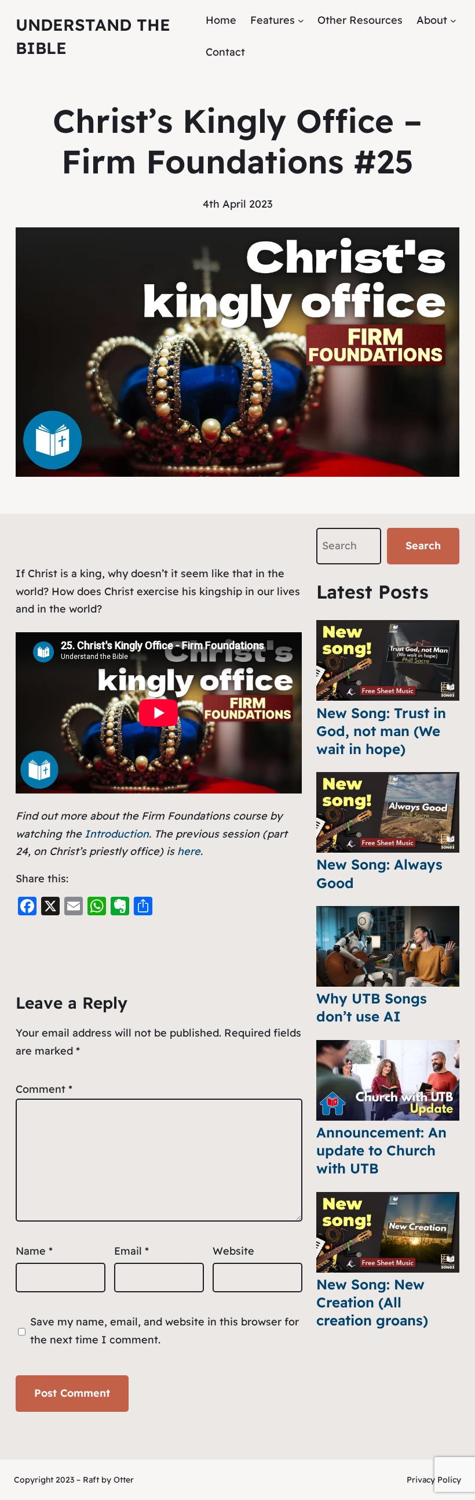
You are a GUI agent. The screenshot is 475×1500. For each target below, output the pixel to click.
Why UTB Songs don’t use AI (371, 1007)
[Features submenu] (301, 20)
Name (34, 1251)
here (188, 851)
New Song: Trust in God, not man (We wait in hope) (381, 731)
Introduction (117, 833)
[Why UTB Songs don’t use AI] (387, 946)
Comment (44, 1089)
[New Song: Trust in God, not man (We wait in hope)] (387, 660)
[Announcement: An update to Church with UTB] (387, 1080)
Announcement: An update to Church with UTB (381, 1150)
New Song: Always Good (379, 873)
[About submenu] (453, 20)
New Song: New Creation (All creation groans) (372, 1302)
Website (233, 1251)
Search (423, 545)
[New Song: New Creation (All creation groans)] (387, 1232)
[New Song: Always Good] (387, 812)
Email (131, 1251)
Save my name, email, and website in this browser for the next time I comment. (164, 1330)
